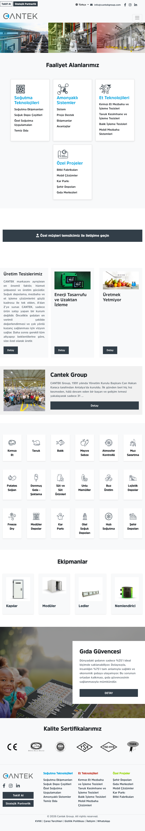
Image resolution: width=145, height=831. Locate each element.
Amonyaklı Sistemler (57, 796)
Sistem (61, 109)
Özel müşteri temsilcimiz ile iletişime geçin (74, 235)
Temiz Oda (21, 130)
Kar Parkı (63, 181)
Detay (10, 350)
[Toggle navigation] (137, 17)
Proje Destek (65, 114)
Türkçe (82, 4)
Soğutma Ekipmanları (28, 109)
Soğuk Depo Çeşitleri (28, 114)
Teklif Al (6, 4)
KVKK (38, 821)
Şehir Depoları (66, 186)
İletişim (90, 821)
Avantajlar (63, 126)
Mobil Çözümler (67, 175)
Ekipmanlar (64, 120)
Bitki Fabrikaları (67, 169)
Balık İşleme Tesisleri (113, 124)
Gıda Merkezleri (67, 192)
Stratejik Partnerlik (25, 4)
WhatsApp (103, 821)
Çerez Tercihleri (53, 821)
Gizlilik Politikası (74, 821)
